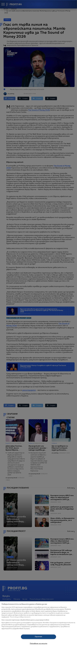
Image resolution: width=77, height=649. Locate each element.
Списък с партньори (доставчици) (14, 631)
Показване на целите (38, 643)
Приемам (38, 636)
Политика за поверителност (20, 617)
